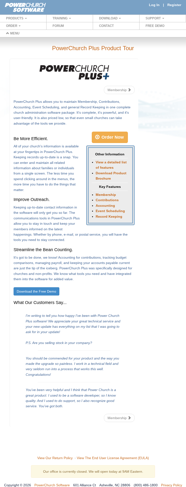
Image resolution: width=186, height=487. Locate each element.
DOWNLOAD (108, 18)
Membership (118, 90)
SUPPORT (154, 18)
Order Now (112, 137)
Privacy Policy (171, 485)
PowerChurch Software (52, 485)
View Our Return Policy (55, 458)
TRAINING (61, 18)
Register (174, 5)
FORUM (58, 26)
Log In (154, 5)
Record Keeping (109, 216)
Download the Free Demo (36, 291)
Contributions (107, 200)
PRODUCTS (15, 18)
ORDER (12, 26)
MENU (14, 33)
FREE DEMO (155, 26)
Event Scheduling (110, 211)
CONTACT (106, 26)
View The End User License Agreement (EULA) (113, 458)
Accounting (105, 206)
